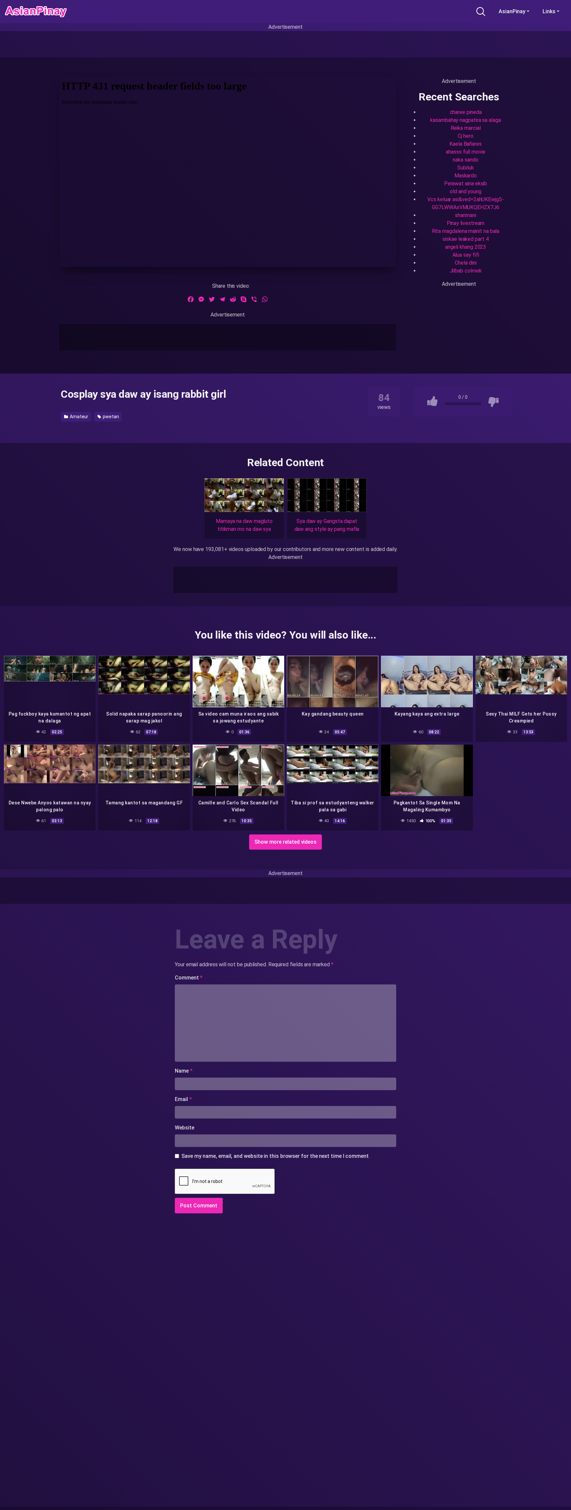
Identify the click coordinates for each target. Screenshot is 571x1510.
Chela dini (465, 263)
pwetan (110, 416)
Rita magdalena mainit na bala (466, 231)
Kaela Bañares (465, 144)
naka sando (465, 160)
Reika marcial (466, 128)
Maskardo (465, 175)
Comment (189, 978)
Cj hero (465, 136)
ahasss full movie (465, 152)
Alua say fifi (465, 255)
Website (184, 1127)
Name (184, 1071)
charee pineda (466, 112)
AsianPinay (512, 11)
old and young (465, 191)
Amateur (78, 416)
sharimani (465, 215)
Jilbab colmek (466, 271)
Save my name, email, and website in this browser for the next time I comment (275, 1156)
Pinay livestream (466, 223)
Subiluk (465, 168)
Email (183, 1099)
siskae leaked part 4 (465, 239)
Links (549, 11)
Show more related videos (285, 842)
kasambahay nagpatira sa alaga (465, 120)
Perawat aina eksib (465, 183)
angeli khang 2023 (465, 247)
